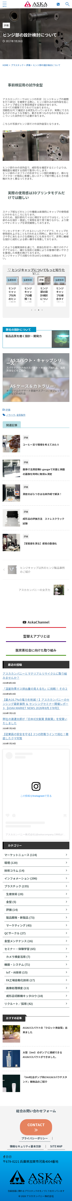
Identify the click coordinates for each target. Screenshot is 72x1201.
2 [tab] (35, 310)
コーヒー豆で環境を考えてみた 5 (41, 444)
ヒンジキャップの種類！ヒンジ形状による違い (12, 298)
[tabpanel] (44, 291)
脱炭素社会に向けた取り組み (36, 650)
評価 (8, 409)
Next (62, 290)
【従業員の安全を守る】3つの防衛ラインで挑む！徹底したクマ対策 (36, 736)
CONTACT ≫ (37, 1127)
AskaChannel (38, 622)
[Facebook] (4, 1157)
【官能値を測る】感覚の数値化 (40, 543)
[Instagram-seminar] (10, 1157)
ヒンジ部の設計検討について (28, 295)
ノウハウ (10, 415)
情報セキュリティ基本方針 (25, 1146)
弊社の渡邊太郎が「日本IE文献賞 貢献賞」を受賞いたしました (35, 721)
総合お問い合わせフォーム (36, 1110)
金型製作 (21, 415)
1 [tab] (31, 310)
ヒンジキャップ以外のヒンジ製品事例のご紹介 (60, 298)
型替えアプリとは (36, 636)
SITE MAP (56, 1146)
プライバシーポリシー (34, 1138)
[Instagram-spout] (7, 1157)
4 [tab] (42, 310)
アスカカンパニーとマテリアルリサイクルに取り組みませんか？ (35, 675)
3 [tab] (38, 310)
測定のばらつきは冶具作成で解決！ (42, 494)
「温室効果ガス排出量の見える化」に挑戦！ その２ (35, 688)
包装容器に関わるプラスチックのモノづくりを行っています (36, 1190)
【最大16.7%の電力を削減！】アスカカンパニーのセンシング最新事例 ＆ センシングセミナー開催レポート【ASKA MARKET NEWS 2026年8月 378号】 (36, 703)
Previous (9, 290)
